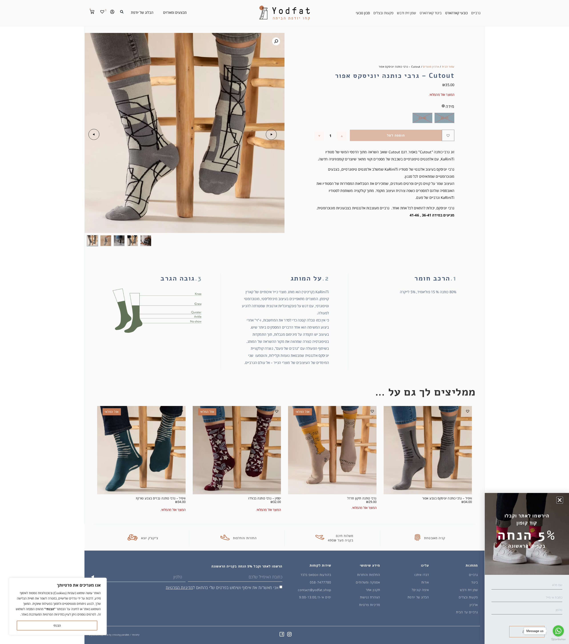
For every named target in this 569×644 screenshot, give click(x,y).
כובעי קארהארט (456, 12)
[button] (122, 12)
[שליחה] (93, 576)
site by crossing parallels (117, 634)
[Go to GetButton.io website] (558, 639)
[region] (58, 606)
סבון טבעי (363, 12)
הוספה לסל (396, 135)
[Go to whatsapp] (558, 630)
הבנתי (57, 625)
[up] (342, 135)
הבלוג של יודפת (142, 12)
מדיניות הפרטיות (179, 587)
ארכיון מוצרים (431, 67)
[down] (319, 135)
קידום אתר (135, 634)
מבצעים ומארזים (175, 12)
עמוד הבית (448, 67)
